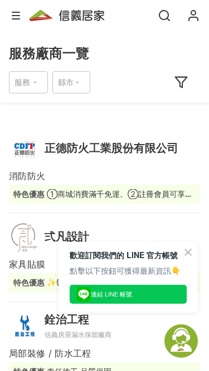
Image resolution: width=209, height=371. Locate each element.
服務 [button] (22, 82)
